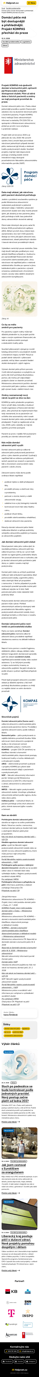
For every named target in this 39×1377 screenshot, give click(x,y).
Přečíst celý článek (9, 1122)
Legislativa (26, 42)
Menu (33, 3)
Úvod (3, 8)
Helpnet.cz (12, 2)
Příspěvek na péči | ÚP (11, 890)
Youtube (20, 1361)
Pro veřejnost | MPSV (10, 879)
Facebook (8, 1361)
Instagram (31, 1361)
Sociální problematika (13, 8)
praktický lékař (18, 1032)
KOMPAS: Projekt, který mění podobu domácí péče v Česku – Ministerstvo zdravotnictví (17, 911)
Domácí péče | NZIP (10, 962)
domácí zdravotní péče (12, 1028)
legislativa (25, 1028)
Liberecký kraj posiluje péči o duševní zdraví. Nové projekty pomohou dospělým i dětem (18, 1241)
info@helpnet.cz (27, 1351)
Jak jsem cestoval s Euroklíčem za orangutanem (14, 1168)
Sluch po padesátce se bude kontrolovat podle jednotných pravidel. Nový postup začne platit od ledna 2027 (17, 1093)
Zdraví (5, 45)
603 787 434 (12, 1351)
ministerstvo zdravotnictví (13, 1035)
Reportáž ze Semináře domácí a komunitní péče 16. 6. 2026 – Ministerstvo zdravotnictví (19, 951)
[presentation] (19, 1064)
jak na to (7, 1032)
